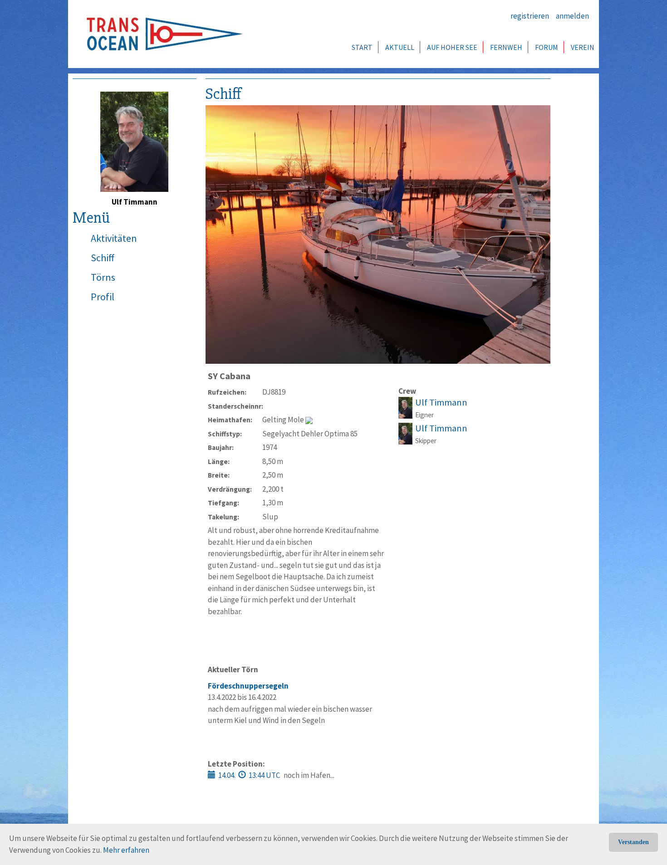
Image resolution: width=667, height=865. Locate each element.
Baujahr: (221, 447)
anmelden (572, 16)
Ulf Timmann (441, 402)
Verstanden (633, 842)
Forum (546, 47)
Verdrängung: (230, 489)
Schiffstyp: (225, 434)
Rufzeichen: (227, 392)
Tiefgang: (223, 502)
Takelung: (223, 517)
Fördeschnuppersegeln (248, 686)
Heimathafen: (230, 419)
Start (362, 47)
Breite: (219, 475)
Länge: (219, 461)
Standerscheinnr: (235, 406)
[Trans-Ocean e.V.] (161, 34)
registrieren (529, 16)
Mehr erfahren (126, 850)
